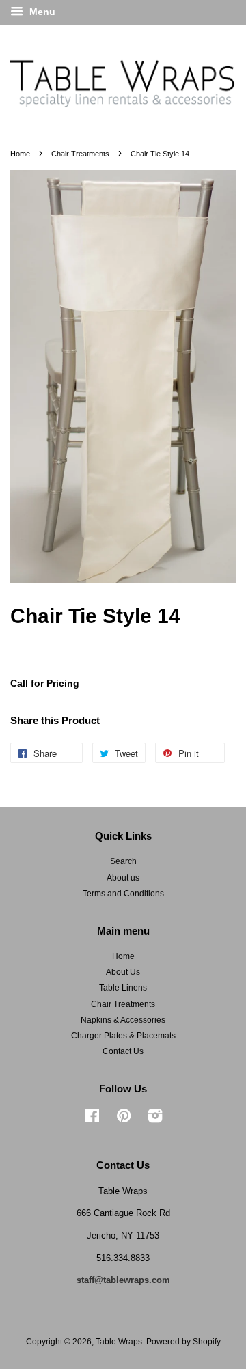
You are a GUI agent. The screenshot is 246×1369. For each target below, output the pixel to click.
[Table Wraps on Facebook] (92, 1119)
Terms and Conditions (123, 893)
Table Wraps (119, 1341)
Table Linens (123, 988)
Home (20, 154)
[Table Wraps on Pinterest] (123, 1119)
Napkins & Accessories (123, 1020)
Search (123, 861)
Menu (41, 11)
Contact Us (123, 1051)
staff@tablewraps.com (123, 1280)
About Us (123, 972)
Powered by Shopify (183, 1341)
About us (123, 878)
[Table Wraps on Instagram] (155, 1119)
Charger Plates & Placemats (123, 1035)
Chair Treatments (80, 154)
